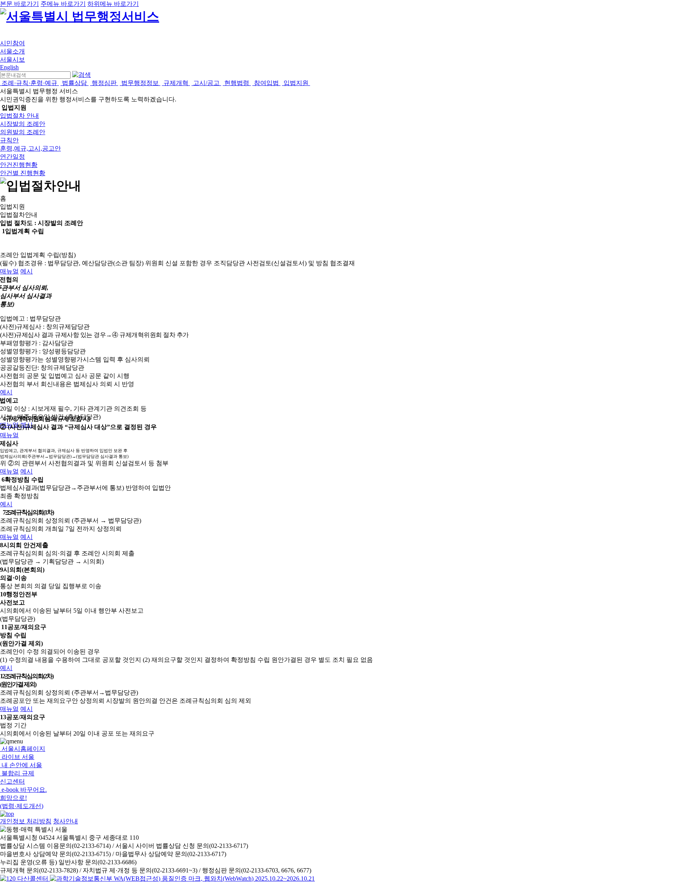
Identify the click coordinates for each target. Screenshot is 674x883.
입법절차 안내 (19, 115)
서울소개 (12, 51)
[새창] (182, 878)
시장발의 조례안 (22, 124)
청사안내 (65, 821)
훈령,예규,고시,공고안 (30, 148)
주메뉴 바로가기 (63, 3)
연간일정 (12, 156)
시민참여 (12, 43)
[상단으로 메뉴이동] (7, 813)
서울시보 (12, 59)
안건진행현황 (18, 164)
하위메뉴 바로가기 (113, 3)
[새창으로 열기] (25, 878)
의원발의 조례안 (22, 132)
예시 (26, 271)
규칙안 (9, 140)
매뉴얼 (9, 271)
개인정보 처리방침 (25, 821)
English (9, 67)
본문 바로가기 (19, 3)
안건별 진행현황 (22, 173)
